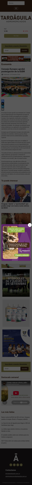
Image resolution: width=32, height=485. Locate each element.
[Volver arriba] (29, 482)
